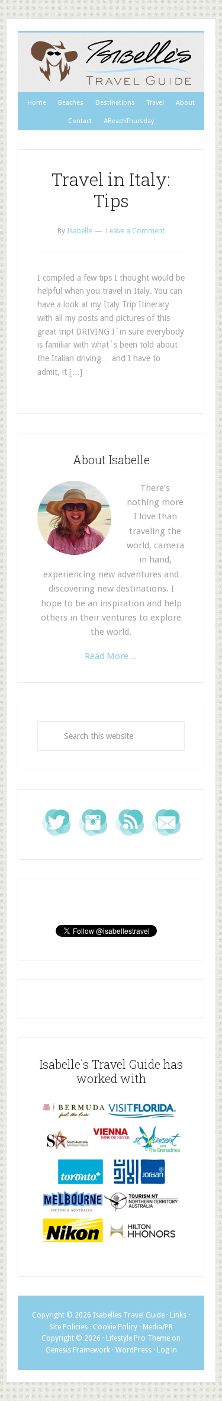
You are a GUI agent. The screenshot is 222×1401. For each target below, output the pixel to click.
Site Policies (68, 1327)
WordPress (133, 1350)
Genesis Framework (78, 1350)
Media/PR (158, 1327)
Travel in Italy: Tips (111, 190)
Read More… (111, 656)
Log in (167, 1350)
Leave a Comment (135, 231)
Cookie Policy (115, 1327)
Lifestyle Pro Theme (138, 1338)
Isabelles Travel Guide (111, 62)
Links (178, 1315)
